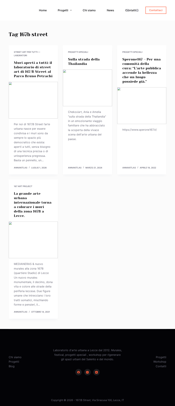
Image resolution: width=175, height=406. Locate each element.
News (110, 10)
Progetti (63, 10)
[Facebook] (78, 372)
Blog (12, 366)
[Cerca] (128, 10)
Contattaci (156, 10)
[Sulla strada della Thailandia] (87, 88)
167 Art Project (23, 186)
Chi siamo (89, 10)
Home (43, 10)
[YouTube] (96, 372)
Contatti (130, 10)
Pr (157, 357)
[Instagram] (87, 372)
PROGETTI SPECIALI (78, 52)
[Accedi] (137, 10)
